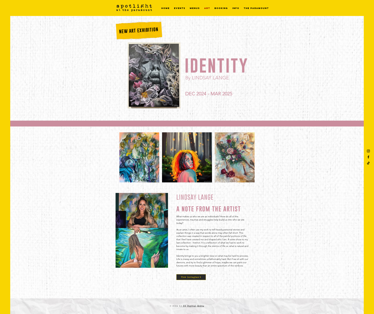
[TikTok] (368, 163)
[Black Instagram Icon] (368, 151)
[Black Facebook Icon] (368, 157)
